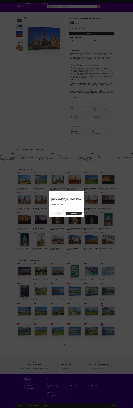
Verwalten (58, 213)
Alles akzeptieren (73, 213)
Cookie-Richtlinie (60, 204)
